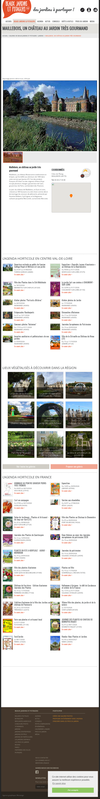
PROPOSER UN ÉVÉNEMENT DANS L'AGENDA (68, 719)
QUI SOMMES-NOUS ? (42, 760)
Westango (20, 795)
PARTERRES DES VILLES (22, 750)
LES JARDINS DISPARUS (22, 739)
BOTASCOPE (19, 719)
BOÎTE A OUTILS (67, 21)
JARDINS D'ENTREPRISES (23, 732)
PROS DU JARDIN (81, 21)
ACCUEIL (9, 21)
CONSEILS (56, 21)
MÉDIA (37, 734)
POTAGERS (18, 752)
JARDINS (41, 36)
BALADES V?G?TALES (22, 716)
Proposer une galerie (74, 466)
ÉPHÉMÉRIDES (40, 726)
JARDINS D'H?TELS (21, 734)
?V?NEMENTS (19, 726)
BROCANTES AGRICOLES (23, 721)
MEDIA (92, 21)
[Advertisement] (50, 57)
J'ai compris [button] (73, 790)
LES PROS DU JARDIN (22, 742)
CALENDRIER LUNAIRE (42, 729)
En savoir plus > (19, 274)
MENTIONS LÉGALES (42, 763)
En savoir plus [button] (59, 783)
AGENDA (40, 21)
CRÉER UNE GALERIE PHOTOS (63, 716)
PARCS (17, 747)
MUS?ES (17, 745)
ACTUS (47, 21)
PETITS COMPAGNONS (42, 724)
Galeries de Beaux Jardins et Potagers (23, 36)
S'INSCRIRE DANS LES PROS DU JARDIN (66, 721)
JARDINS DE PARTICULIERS (23, 737)
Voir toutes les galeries (26, 466)
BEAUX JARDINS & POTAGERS (24, 21)
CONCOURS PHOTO (21, 724)
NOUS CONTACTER (41, 758)
